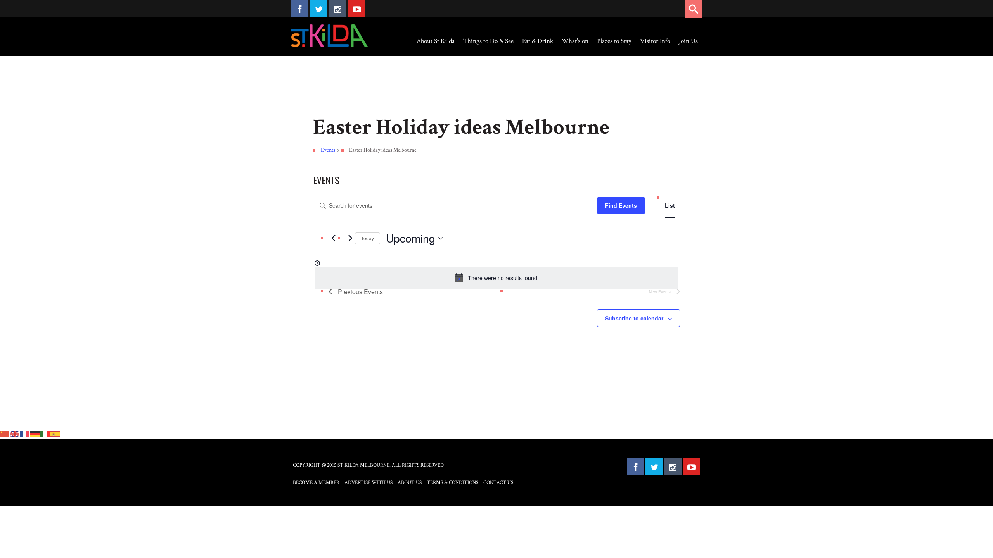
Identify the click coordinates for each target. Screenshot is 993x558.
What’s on (575, 41)
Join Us (688, 41)
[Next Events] (350, 238)
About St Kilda (436, 41)
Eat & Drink (537, 41)
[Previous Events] (333, 238)
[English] (15, 433)
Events (328, 149)
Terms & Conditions (452, 482)
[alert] (496, 278)
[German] (35, 433)
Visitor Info (655, 41)
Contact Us (498, 482)
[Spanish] (55, 433)
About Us (410, 482)
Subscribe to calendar (634, 318)
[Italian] (45, 433)
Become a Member (316, 482)
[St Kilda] (329, 35)
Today (367, 238)
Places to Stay (614, 41)
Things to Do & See (488, 41)
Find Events (621, 205)
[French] (25, 433)
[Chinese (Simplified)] (5, 433)
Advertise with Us (368, 482)
